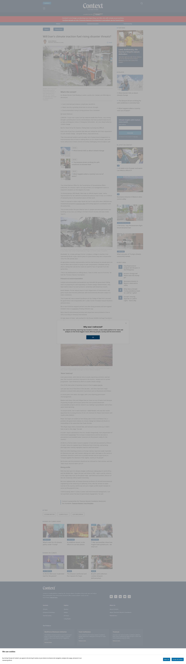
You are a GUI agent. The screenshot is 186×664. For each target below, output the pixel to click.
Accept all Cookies (178, 659)
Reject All (166, 659)
